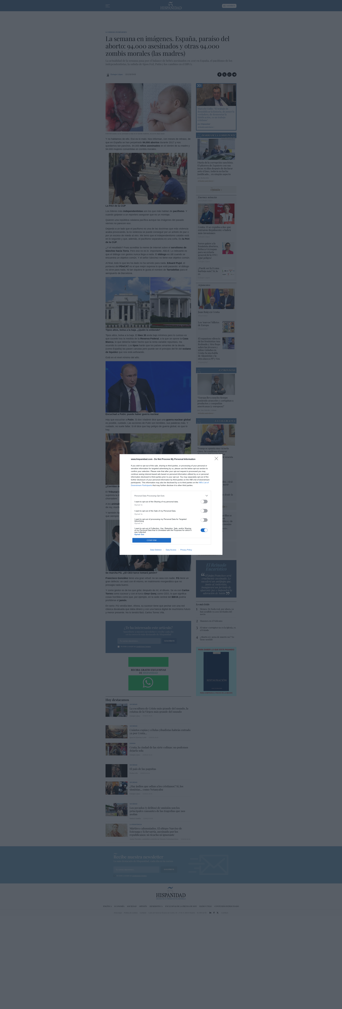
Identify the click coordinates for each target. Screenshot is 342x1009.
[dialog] (171, 504)
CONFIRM (152, 540)
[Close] (217, 459)
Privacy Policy (186, 550)
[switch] (204, 501)
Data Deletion (156, 550)
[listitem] (171, 495)
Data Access (171, 550)
